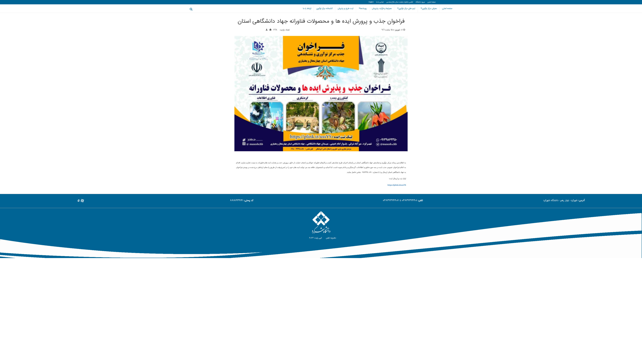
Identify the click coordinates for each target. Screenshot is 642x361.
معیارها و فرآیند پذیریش (382, 8)
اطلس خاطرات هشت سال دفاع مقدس (399, 2)
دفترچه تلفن (330, 238)
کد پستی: (248, 200)
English (371, 2)
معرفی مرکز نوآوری (429, 8)
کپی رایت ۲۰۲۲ (315, 238)
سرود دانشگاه (420, 2)
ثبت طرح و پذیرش (345, 8)
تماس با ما (380, 2)
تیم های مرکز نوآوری (407, 8)
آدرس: (581, 200)
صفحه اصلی (431, 2)
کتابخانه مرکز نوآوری (324, 8)
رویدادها (363, 8)
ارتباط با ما (307, 8)
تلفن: (420, 200)
